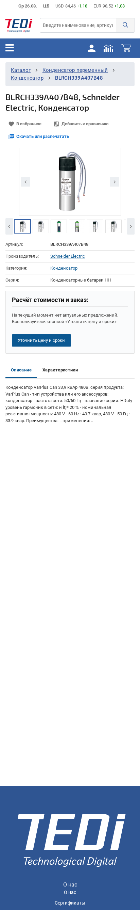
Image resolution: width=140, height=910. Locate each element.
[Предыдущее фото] (25, 182)
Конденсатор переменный (75, 70)
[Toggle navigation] (9, 48)
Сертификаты (70, 903)
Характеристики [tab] (60, 369)
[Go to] (19, 25)
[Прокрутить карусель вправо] (131, 226)
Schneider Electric (67, 256)
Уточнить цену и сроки (41, 340)
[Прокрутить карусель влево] (9, 226)
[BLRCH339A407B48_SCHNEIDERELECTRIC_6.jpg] (113, 226)
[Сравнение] (108, 48)
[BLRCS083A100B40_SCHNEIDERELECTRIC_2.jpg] (22, 226)
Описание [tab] (21, 369)
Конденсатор (27, 78)
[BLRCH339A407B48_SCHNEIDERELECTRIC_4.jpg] (77, 226)
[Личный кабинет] (91, 48)
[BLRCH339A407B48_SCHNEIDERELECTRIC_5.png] (95, 226)
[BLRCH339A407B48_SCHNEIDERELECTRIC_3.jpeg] (59, 226)
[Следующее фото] (114, 182)
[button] (125, 25)
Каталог (21, 70)
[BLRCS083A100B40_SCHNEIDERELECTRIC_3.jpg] (41, 226)
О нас (70, 892)
